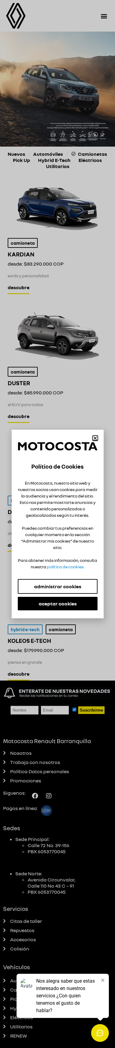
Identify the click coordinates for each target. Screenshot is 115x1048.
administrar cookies (57, 586)
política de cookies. (66, 566)
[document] (57, 524)
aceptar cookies (58, 604)
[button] (95, 438)
